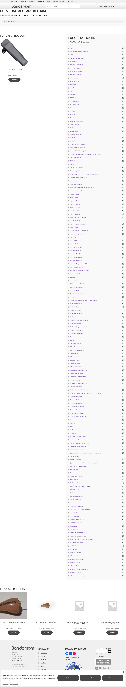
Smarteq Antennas (75, 459)
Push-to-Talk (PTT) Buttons (78, 416)
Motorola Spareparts (76, 330)
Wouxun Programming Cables (79, 569)
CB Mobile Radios (75, 134)
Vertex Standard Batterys (77, 532)
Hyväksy (68, 678)
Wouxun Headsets (75, 566)
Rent (71, 426)
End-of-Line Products (76, 167)
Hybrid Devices (74, 197)
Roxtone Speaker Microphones (79, 443)
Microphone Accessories (77, 293)
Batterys (72, 94)
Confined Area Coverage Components (81, 151)
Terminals (73, 503)
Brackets (72, 114)
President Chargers (76, 403)
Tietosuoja (68, 659)
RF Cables (73, 433)
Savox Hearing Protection (78, 446)
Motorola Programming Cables (79, 327)
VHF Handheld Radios (76, 542)
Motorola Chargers (76, 313)
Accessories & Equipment (77, 58)
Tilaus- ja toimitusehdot (72, 657)
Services (40, 1)
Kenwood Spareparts (76, 267)
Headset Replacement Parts (78, 177)
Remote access (74, 420)
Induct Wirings (74, 237)
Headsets (73, 181)
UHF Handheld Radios (77, 519)
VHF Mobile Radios (76, 546)
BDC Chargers (74, 101)
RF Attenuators (74, 430)
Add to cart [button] (14, 79)
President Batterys (75, 400)
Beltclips (72, 111)
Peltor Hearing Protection (78, 376)
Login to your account (105, 6)
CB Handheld (74, 131)
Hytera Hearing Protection (78, 217)
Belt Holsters (74, 108)
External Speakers (75, 171)
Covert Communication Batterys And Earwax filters (85, 154)
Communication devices (77, 144)
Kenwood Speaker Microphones (79, 270)
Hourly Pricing (74, 194)
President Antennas (76, 396)
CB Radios (73, 137)
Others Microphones (76, 373)
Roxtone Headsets (75, 440)
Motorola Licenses (75, 323)
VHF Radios (73, 549)
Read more (112, 632)
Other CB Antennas (78, 350)
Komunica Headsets (76, 274)
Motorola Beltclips (75, 310)
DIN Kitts (73, 161)
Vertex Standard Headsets (78, 536)
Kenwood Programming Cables (79, 264)
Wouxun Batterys (75, 556)
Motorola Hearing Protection (79, 320)
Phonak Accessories (76, 380)
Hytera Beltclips (75, 207)
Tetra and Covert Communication (80, 509)
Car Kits (72, 118)
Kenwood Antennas (76, 247)
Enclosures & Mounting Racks (81, 486)
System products (75, 483)
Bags (71, 91)
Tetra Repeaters (74, 516)
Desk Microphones (76, 157)
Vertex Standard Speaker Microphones (81, 539)
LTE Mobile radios (77, 287)
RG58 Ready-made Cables (78, 436)
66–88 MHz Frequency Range (79, 51)
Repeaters (75, 493)
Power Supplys (76, 489)
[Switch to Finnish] (68, 1)
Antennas (73, 84)
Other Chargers (75, 360)
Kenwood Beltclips (75, 254)
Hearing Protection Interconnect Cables (82, 187)
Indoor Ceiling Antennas (77, 234)
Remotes (72, 423)
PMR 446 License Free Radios (79, 390)
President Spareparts (76, 410)
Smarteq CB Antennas (79, 466)
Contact (62, 1)
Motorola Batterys (75, 307)
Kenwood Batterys (75, 250)
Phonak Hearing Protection (78, 383)
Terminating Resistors (76, 506)
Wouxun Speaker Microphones (79, 576)
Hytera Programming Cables (78, 224)
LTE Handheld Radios (78, 284)
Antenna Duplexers (76, 71)
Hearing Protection (76, 184)
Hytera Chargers (75, 210)
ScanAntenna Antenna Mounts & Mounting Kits (86, 453)
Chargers (73, 141)
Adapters (73, 61)
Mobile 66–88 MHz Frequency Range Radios (83, 300)
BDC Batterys (74, 98)
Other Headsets (75, 363)
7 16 (71, 54)
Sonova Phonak (75, 469)
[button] (122, 672)
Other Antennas (75, 347)
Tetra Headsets (74, 512)
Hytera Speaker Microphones (79, 230)
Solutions (31, 1)
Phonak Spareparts (76, 386)
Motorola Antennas (76, 303)
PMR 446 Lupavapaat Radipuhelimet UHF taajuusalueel (87, 393)
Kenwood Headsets (76, 260)
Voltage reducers (77, 496)
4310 (71, 48)
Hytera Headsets (75, 214)
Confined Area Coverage (77, 147)
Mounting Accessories (76, 333)
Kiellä (90, 678)
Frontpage (14, 1)
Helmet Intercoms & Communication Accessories (85, 191)
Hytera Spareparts (75, 227)
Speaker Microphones (76, 476)
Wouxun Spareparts (76, 572)
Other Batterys (74, 353)
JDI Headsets (74, 240)
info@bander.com (17, 660)
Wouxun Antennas (75, 552)
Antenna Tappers (75, 78)
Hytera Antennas (75, 200)
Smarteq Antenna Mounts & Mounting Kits (85, 463)
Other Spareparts (75, 366)
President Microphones (77, 406)
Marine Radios (74, 290)
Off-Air (72, 340)
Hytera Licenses (75, 220)
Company (55, 1)
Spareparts (73, 473)
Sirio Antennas (74, 456)
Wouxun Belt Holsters (76, 559)
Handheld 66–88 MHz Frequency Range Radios (84, 174)
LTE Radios (73, 280)
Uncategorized (74, 529)
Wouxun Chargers (75, 562)
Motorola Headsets (76, 317)
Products (22, 1)
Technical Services (75, 499)
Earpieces (73, 164)
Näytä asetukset (112, 678)
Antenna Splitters (75, 74)
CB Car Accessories (76, 128)
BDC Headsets (74, 104)
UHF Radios (73, 526)
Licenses (72, 277)
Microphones (74, 297)
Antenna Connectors (76, 64)
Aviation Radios (75, 88)
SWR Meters (74, 479)
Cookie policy (6, 684)
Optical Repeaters (75, 343)
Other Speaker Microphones (78, 370)
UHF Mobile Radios (76, 522)
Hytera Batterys (75, 204)
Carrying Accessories (76, 121)
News (48, 1)
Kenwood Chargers (76, 257)
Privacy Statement (14, 684)
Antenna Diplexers (75, 68)
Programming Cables (76, 413)
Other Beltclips (74, 356)
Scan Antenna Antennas (77, 449)
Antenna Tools (74, 81)
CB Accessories (74, 124)
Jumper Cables (74, 244)
